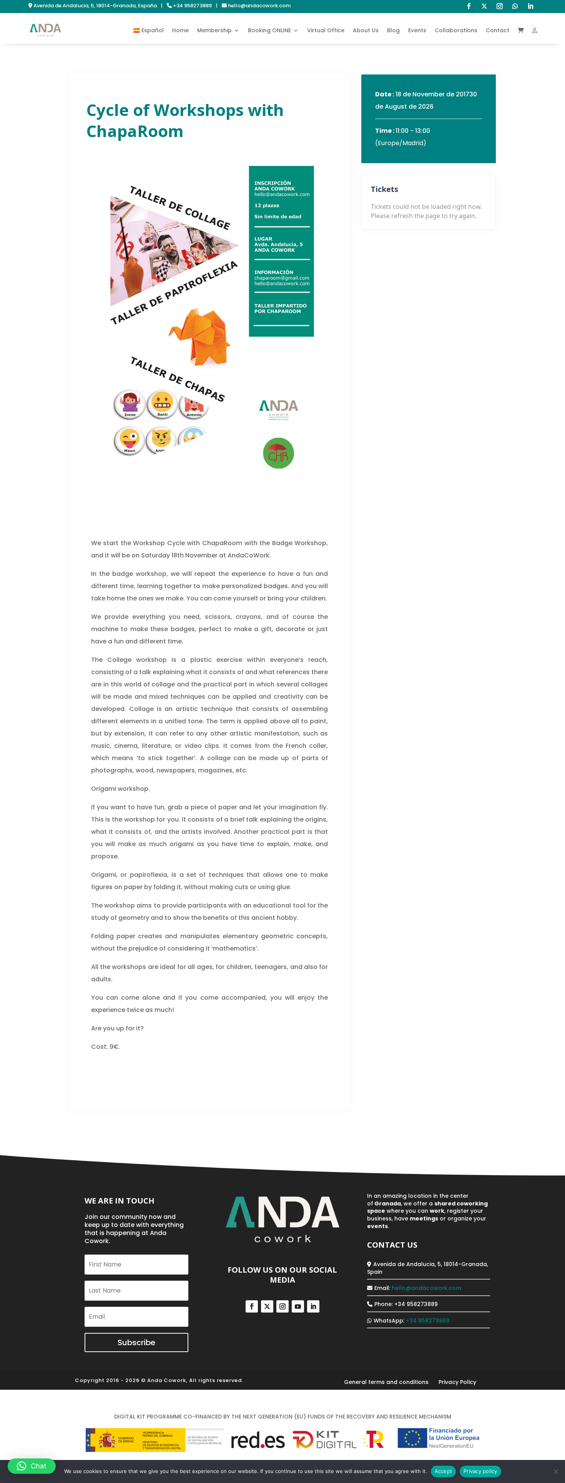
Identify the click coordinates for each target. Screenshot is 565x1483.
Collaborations (456, 30)
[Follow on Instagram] (500, 6)
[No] (555, 1471)
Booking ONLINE (269, 30)
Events (417, 30)
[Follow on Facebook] (469, 6)
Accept (443, 1471)
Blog (393, 30)
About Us (366, 30)
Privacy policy (480, 1471)
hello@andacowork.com (426, 1288)
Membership (214, 30)
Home (180, 30)
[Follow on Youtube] (298, 1306)
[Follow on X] (484, 6)
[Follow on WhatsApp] (515, 6)
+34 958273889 (427, 1320)
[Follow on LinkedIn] (530, 6)
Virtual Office (325, 30)
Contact (497, 30)
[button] (32, 1466)
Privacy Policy (457, 1382)
